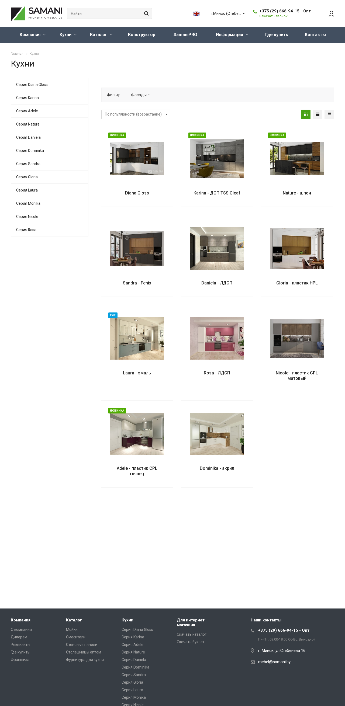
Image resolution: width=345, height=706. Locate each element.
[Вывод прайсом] (329, 114)
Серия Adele (27, 111)
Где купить (276, 34)
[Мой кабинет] (328, 13)
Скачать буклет (191, 642)
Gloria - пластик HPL (297, 283)
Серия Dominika (30, 150)
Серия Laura (27, 190)
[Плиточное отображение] (305, 114)
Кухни (66, 34)
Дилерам (19, 637)
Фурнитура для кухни (85, 660)
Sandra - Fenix (137, 283)
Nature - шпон (297, 193)
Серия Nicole (27, 216)
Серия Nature (28, 124)
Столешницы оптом (83, 652)
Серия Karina (27, 98)
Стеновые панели (81, 644)
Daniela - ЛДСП (216, 283)
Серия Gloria (27, 177)
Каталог (99, 34)
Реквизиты (20, 644)
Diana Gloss (137, 193)
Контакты (315, 34)
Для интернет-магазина (191, 622)
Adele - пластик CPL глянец (137, 471)
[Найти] (145, 13)
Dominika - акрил (217, 468)
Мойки (72, 629)
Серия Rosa (26, 230)
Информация (230, 34)
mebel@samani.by (274, 661)
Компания (31, 34)
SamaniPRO (185, 34)
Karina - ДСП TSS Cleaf (217, 193)
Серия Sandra (28, 164)
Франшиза (20, 660)
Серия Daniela (28, 137)
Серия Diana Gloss (32, 84)
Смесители (75, 637)
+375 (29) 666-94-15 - (285, 11)
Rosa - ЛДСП (217, 372)
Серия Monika (28, 203)
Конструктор (141, 34)
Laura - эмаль (137, 372)
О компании (21, 629)
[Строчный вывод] (317, 114)
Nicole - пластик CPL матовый (297, 375)
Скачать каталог (191, 634)
